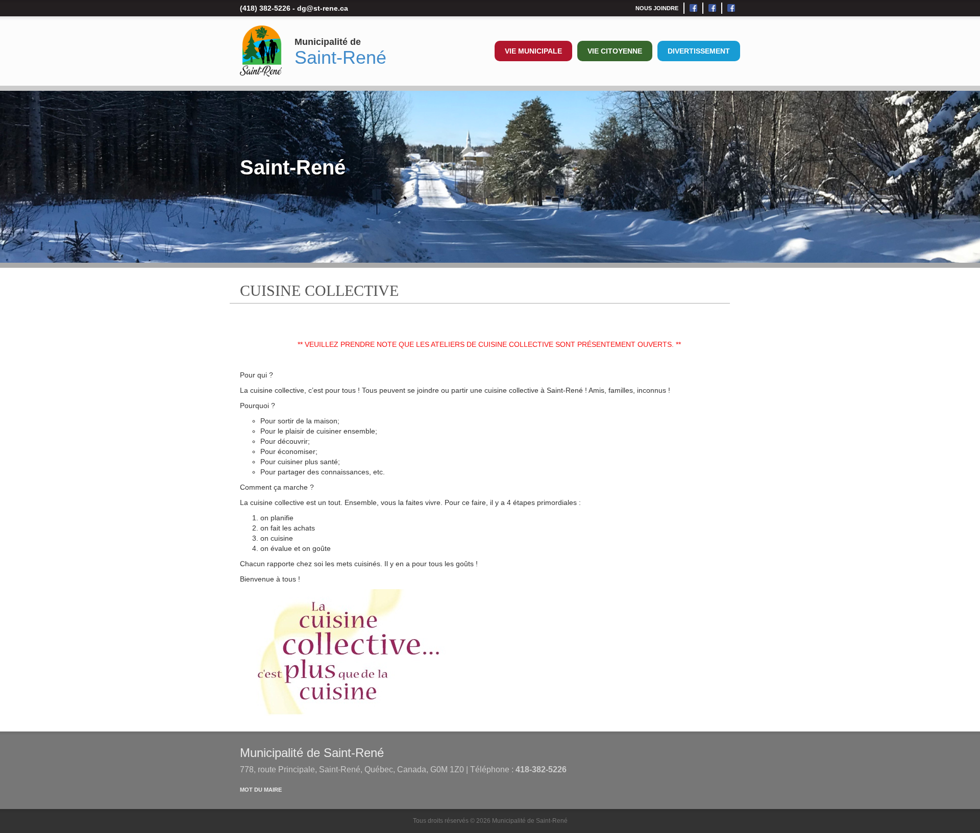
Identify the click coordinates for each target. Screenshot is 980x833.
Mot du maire (261, 790)
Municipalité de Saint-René (312, 753)
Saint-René (340, 57)
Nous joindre (656, 8)
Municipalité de (328, 42)
